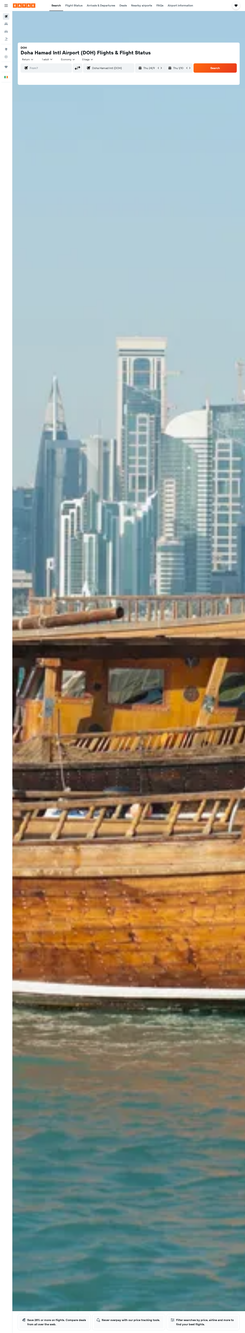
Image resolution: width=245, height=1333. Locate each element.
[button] (6, 5)
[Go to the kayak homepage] (24, 5)
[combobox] (28, 59)
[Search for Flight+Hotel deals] (6, 39)
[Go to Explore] (6, 49)
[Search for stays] (6, 24)
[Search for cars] (6, 31)
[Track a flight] (6, 56)
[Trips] (6, 66)
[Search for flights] (6, 16)
